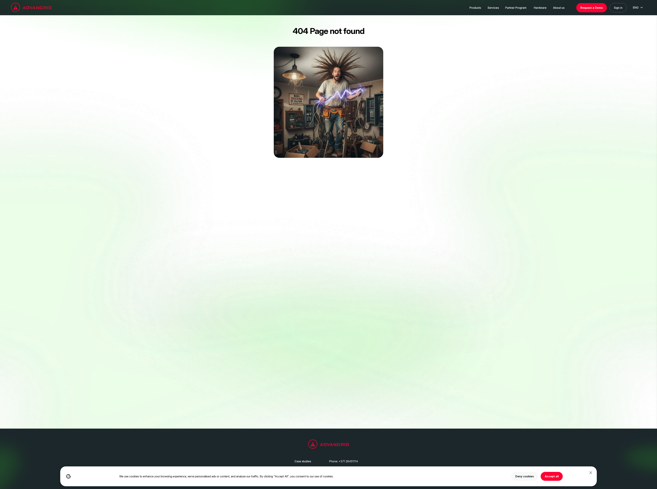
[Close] (589, 476)
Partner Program (515, 7)
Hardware (540, 7)
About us (558, 7)
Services (493, 7)
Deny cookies (524, 476)
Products (475, 7)
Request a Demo (591, 7)
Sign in (618, 7)
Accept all (552, 476)
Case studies (302, 461)
